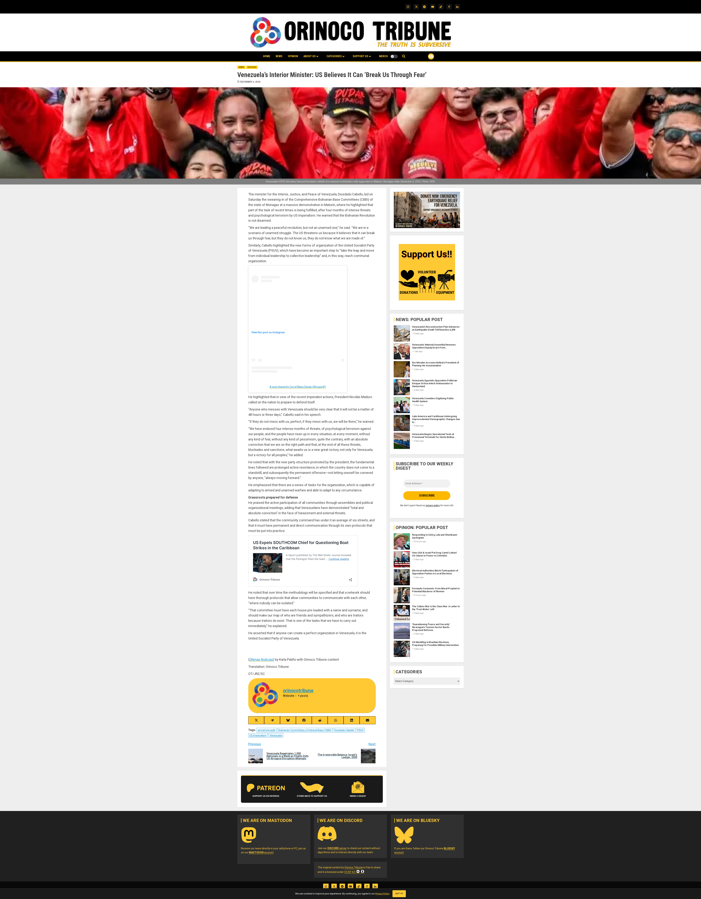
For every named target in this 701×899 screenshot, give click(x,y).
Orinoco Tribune (353, 867)
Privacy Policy (382, 893)
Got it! (399, 893)
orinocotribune (298, 690)
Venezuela (276, 735)
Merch (383, 56)
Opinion (293, 56)
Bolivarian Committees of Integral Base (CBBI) (304, 730)
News (279, 56)
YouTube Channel (425, 56)
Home (266, 56)
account (261, 852)
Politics (252, 67)
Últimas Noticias (261, 659)
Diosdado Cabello (344, 730)
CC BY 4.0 (349, 872)
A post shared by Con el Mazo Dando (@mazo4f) (298, 386)
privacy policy (433, 505)
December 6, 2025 (250, 82)
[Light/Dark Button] (394, 56)
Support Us (360, 56)
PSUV (360, 730)
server (337, 848)
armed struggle (266, 730)
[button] (403, 56)
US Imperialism (258, 735)
